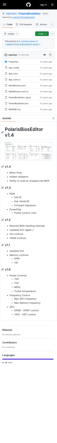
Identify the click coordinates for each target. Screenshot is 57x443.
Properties (13, 61)
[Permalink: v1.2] (3, 220)
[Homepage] (28, 4)
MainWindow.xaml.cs (18, 91)
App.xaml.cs (14, 79)
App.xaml (13, 73)
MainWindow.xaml (17, 85)
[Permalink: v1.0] (3, 269)
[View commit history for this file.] (50, 55)
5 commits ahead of (28, 41)
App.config (14, 67)
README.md (14, 109)
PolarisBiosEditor (30, 13)
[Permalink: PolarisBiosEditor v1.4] (3, 132)
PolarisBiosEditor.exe (18, 103)
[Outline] (53, 118)
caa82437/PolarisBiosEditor (23, 17)
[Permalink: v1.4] (3, 167)
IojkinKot (11, 13)
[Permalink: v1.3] (3, 188)
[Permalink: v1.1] (3, 245)
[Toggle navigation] (4, 4)
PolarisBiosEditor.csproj (20, 97)
